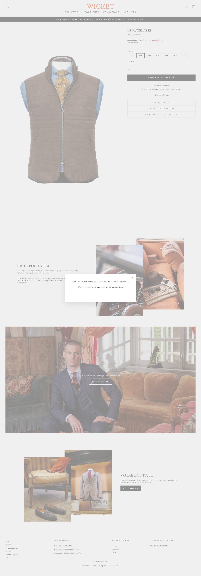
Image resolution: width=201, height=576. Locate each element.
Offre (80, 287)
